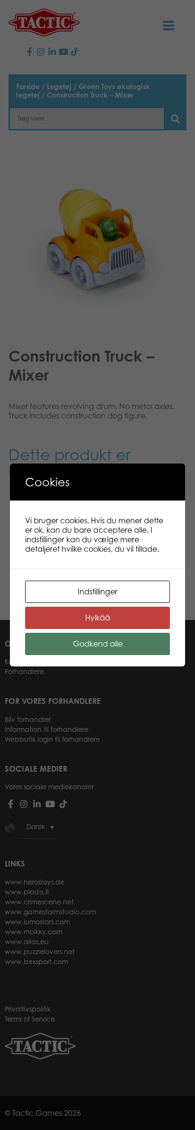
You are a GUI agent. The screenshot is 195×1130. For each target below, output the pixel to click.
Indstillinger (97, 591)
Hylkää (97, 617)
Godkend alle (98, 643)
